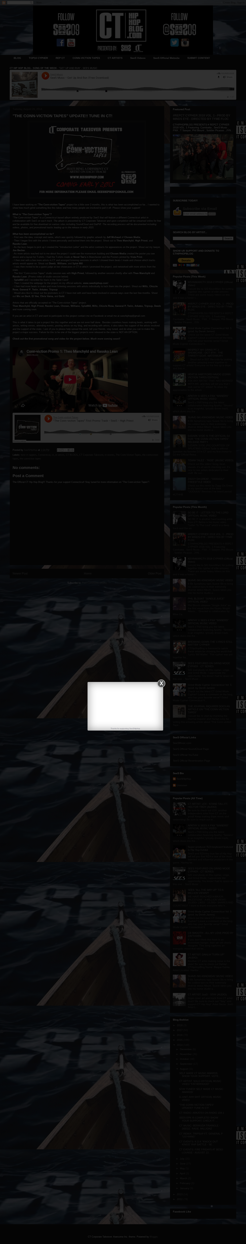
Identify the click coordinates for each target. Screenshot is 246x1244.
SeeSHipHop (134, 728)
